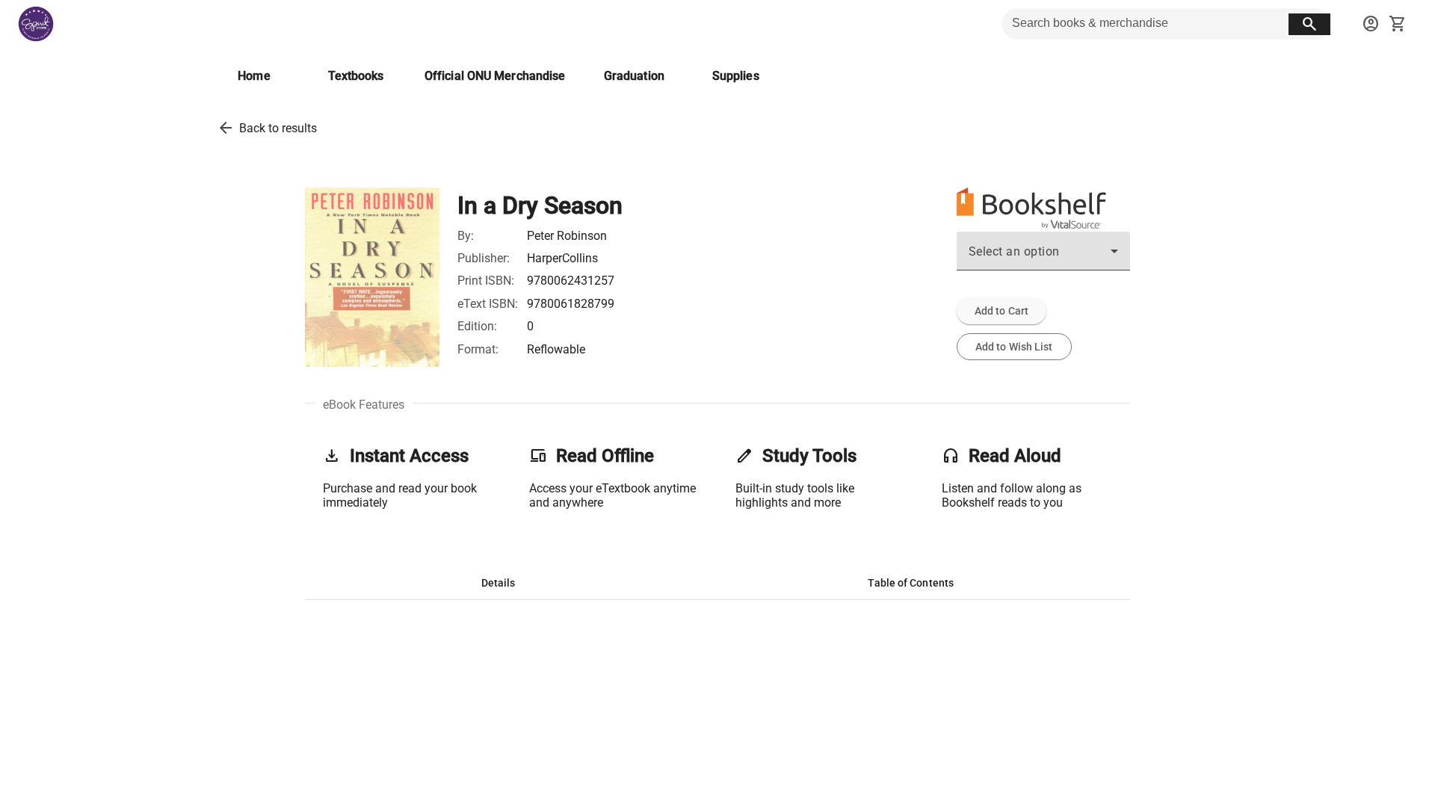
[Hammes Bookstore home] (36, 24)
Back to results (278, 128)
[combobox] (1043, 257)
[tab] (498, 582)
